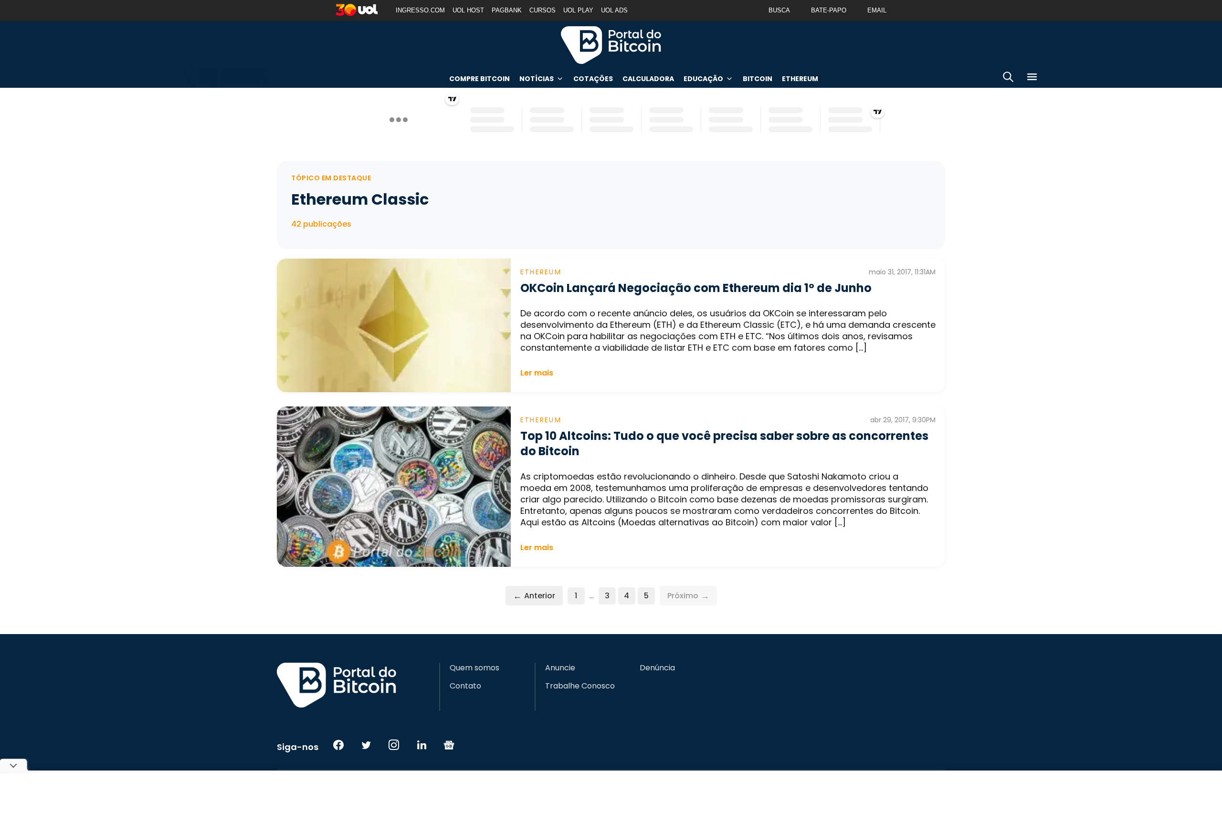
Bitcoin (757, 78)
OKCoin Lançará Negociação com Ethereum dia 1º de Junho (696, 288)
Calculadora (648, 78)
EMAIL (876, 10)
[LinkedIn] (421, 745)
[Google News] (449, 745)
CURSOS (542, 10)
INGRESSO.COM (420, 10)
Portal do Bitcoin (611, 45)
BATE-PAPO (828, 10)
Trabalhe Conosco (580, 686)
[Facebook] (338, 745)
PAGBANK (507, 10)
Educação (703, 78)
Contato (465, 686)
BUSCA (779, 10)
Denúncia (657, 668)
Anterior (534, 596)
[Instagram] (393, 745)
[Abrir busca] (1008, 78)
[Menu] (1032, 78)
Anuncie (560, 668)
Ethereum (800, 78)
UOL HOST (468, 10)
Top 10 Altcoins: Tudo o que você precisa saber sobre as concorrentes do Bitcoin (724, 443)
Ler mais (536, 372)
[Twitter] (366, 745)
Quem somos (474, 668)
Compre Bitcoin (479, 78)
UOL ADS (614, 10)
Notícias (536, 78)
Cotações (593, 78)
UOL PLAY (578, 10)
